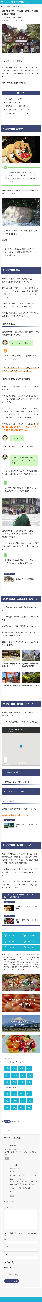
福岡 (21, 1082)
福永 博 (13, 1146)
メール (6, 1246)
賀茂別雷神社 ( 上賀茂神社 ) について (20, 106)
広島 (14, 1082)
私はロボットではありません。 (15, 1275)
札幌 (7, 1068)
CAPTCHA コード (9, 1267)
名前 (5, 1239)
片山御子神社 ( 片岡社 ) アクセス (18, 110)
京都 (22, 1075)
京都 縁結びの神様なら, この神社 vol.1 (27, 908)
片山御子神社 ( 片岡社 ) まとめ (17, 113)
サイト (6, 1254)
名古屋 (15, 1075)
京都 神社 (7, 1121)
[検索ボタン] (40, 2)
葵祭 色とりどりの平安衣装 (25, 579)
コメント (8, 1208)
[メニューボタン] (2, 2)
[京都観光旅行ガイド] (21, 2)
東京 (28, 1068)
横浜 (7, 1075)
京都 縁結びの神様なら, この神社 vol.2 (27, 921)
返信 (7, 1158)
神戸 (7, 1082)
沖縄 (28, 1082)
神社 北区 (16, 1121)
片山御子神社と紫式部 (14, 99)
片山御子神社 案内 (13, 103)
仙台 (14, 1068)
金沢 (21, 1068)
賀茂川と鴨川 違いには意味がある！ (26, 825)
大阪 (30, 1075)
